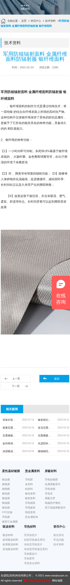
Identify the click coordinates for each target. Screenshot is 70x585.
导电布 (49, 493)
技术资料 (50, 20)
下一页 (16, 386)
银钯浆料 (30, 498)
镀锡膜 (6, 502)
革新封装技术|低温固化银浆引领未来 (24, 419)
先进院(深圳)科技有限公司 (16, 575)
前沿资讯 (58, 535)
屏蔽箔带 (50, 498)
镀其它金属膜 (10, 521)
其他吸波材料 (10, 549)
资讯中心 (36, 20)
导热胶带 (29, 558)
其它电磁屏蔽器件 (55, 507)
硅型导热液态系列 (34, 539)
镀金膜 (6, 479)
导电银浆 (30, 507)
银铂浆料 (30, 493)
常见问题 (58, 539)
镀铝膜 (6, 507)
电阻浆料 (30, 512)
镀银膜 (6, 484)
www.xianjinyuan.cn (56, 575)
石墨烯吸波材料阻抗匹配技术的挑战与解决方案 (30, 435)
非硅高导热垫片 (33, 544)
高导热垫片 (30, 535)
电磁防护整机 (52, 502)
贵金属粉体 (31, 516)
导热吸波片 (30, 553)
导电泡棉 (50, 488)
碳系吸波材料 (10, 539)
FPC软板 (7, 512)
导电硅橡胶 (51, 479)
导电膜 (6, 516)
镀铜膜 (6, 488)
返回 (56, 378)
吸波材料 (8, 535)
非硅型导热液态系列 (36, 549)
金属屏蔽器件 (52, 484)
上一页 (16, 378)
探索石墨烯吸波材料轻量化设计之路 (23, 427)
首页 (24, 20)
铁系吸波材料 (10, 544)
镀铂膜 (6, 493)
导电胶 (29, 479)
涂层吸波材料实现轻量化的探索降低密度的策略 (30, 451)
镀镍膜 (6, 498)
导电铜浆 (30, 502)
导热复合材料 (32, 563)
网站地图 (57, 580)
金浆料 (29, 484)
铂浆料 (29, 488)
